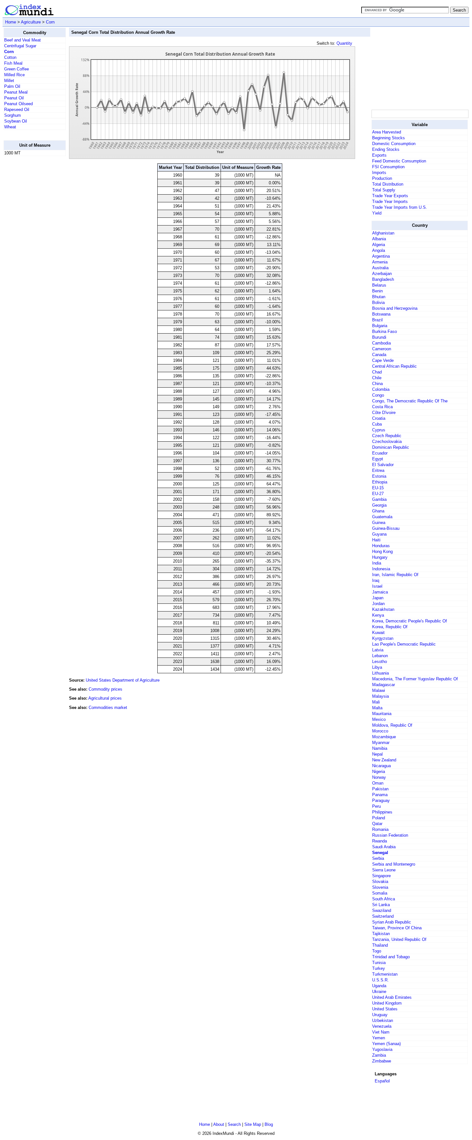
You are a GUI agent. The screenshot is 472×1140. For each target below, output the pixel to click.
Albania (379, 238)
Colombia (380, 389)
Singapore (381, 875)
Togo (376, 951)
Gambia (379, 499)
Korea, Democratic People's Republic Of (409, 621)
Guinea (378, 522)
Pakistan (380, 788)
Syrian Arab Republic (391, 922)
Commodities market (108, 707)
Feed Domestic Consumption (399, 161)
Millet (9, 80)
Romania (380, 829)
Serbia (378, 858)
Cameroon (381, 348)
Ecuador (380, 453)
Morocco (380, 731)
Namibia (379, 748)
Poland (378, 817)
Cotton (10, 57)
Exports (379, 155)
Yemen (378, 1037)
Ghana (378, 511)
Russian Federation (390, 835)
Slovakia (380, 881)
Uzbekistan (382, 1020)
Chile (376, 377)
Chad (377, 372)
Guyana (379, 534)
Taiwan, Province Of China (397, 927)
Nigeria (378, 771)
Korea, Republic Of (389, 626)
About (218, 1124)
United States (385, 1009)
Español (382, 1081)
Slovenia (380, 887)
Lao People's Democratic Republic (404, 644)
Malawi (378, 690)
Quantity (344, 43)
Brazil (377, 319)
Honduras (381, 545)
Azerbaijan (382, 273)
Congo (378, 395)
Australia (380, 267)
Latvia (377, 650)
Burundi (379, 337)
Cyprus (378, 430)
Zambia (379, 1055)
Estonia (379, 476)
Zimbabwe (381, 1061)
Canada (379, 354)
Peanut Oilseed (18, 103)
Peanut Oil (14, 98)
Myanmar (380, 742)
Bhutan (378, 296)
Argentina (381, 256)
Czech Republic (386, 435)
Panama (380, 794)
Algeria (378, 244)
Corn (50, 22)
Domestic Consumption (393, 143)
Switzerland (383, 916)
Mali (376, 702)
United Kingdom (387, 1003)
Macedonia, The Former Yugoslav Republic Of (415, 678)
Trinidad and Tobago (391, 956)
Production (382, 178)
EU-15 (378, 487)
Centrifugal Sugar (20, 45)
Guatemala (382, 516)
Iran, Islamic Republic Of (395, 574)
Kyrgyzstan (382, 638)
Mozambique (384, 736)
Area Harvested (386, 132)
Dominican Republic (390, 447)
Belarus (379, 285)
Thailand (380, 945)
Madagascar (383, 684)
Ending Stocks (385, 149)
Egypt (377, 458)
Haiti (376, 540)
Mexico (379, 719)
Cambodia (381, 343)
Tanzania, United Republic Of (399, 939)
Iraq (375, 580)
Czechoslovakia (387, 441)
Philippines (382, 812)
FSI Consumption (388, 166)
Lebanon (380, 655)
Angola (378, 250)
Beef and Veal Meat (22, 40)
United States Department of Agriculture (123, 680)
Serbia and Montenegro (393, 864)
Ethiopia (379, 482)
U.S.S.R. (380, 980)
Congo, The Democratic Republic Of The (410, 401)
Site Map (252, 1124)
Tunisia (379, 962)
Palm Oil (12, 86)
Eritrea (378, 470)
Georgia (379, 505)
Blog (269, 1124)
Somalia (379, 893)
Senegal (380, 852)
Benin (377, 291)
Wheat (10, 126)
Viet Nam (380, 1032)
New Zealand (384, 760)
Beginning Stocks (388, 137)
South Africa (383, 898)
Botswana (381, 314)
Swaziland (381, 910)
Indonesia (381, 568)
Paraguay (381, 800)
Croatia (378, 418)
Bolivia (378, 302)
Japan (377, 597)
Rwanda (379, 841)
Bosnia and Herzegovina (394, 308)
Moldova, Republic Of (392, 725)
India (376, 563)
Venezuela (381, 1026)
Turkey (378, 968)
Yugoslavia (382, 1049)
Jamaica (380, 592)
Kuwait (378, 632)
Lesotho (379, 661)
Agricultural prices (105, 698)
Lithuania (380, 673)
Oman (377, 783)
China (377, 383)
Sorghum (12, 115)
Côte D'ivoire (384, 412)
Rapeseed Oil (16, 109)
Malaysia (380, 696)
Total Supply (383, 190)
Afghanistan (383, 233)
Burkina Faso (384, 331)
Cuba (377, 424)
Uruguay (380, 1014)
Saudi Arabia (384, 846)
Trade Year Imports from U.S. (399, 207)
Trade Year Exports (390, 195)
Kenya (378, 615)
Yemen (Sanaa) (386, 1043)
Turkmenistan (385, 974)
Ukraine (379, 991)
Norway (379, 777)
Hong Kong (382, 551)
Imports (379, 172)
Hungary (380, 557)
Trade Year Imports (390, 201)
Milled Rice (14, 74)
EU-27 (378, 493)
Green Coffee (16, 69)
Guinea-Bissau (385, 528)
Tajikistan (381, 933)
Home (10, 22)
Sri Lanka (381, 904)
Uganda (379, 985)
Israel (377, 586)
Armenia (380, 262)
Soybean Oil (15, 121)
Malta (377, 707)
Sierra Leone (384, 870)
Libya (377, 667)
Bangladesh (383, 279)
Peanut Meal (16, 92)
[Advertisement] (29, 257)
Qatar (377, 823)
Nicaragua (381, 765)
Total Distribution (387, 184)
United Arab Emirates (392, 997)
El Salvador (383, 464)
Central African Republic (394, 366)
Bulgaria (379, 325)
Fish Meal (13, 63)
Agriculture (31, 22)
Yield (376, 213)
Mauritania (381, 713)
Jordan (378, 603)
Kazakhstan (383, 609)
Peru (376, 806)
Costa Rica (382, 406)
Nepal (377, 754)
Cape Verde (383, 360)
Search (234, 1124)
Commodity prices (105, 689)
